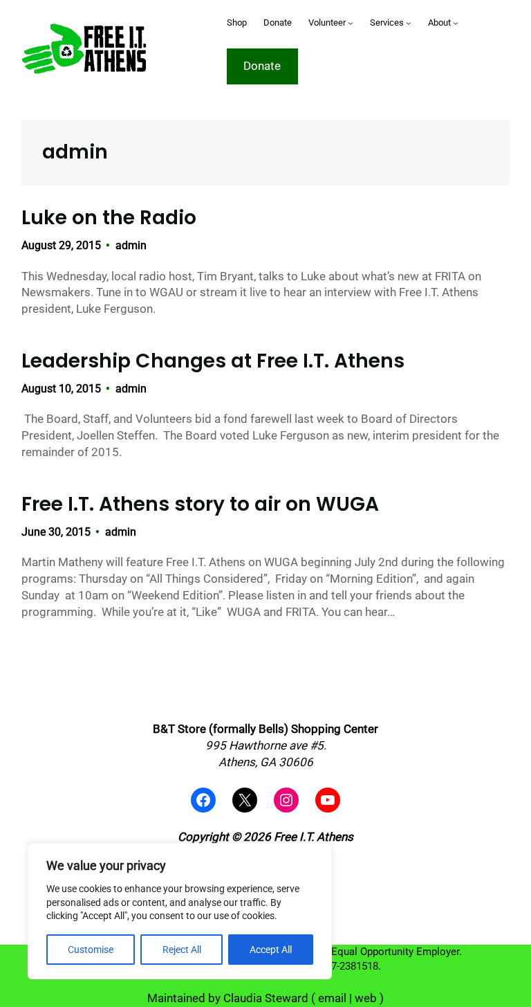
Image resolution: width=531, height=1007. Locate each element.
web (366, 998)
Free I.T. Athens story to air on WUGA (200, 504)
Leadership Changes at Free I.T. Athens (212, 361)
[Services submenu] (408, 23)
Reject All (181, 949)
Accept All (271, 949)
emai (331, 998)
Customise (90, 949)
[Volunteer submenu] (350, 23)
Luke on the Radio (108, 218)
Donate (262, 66)
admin (131, 245)
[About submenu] (455, 23)
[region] (180, 911)
